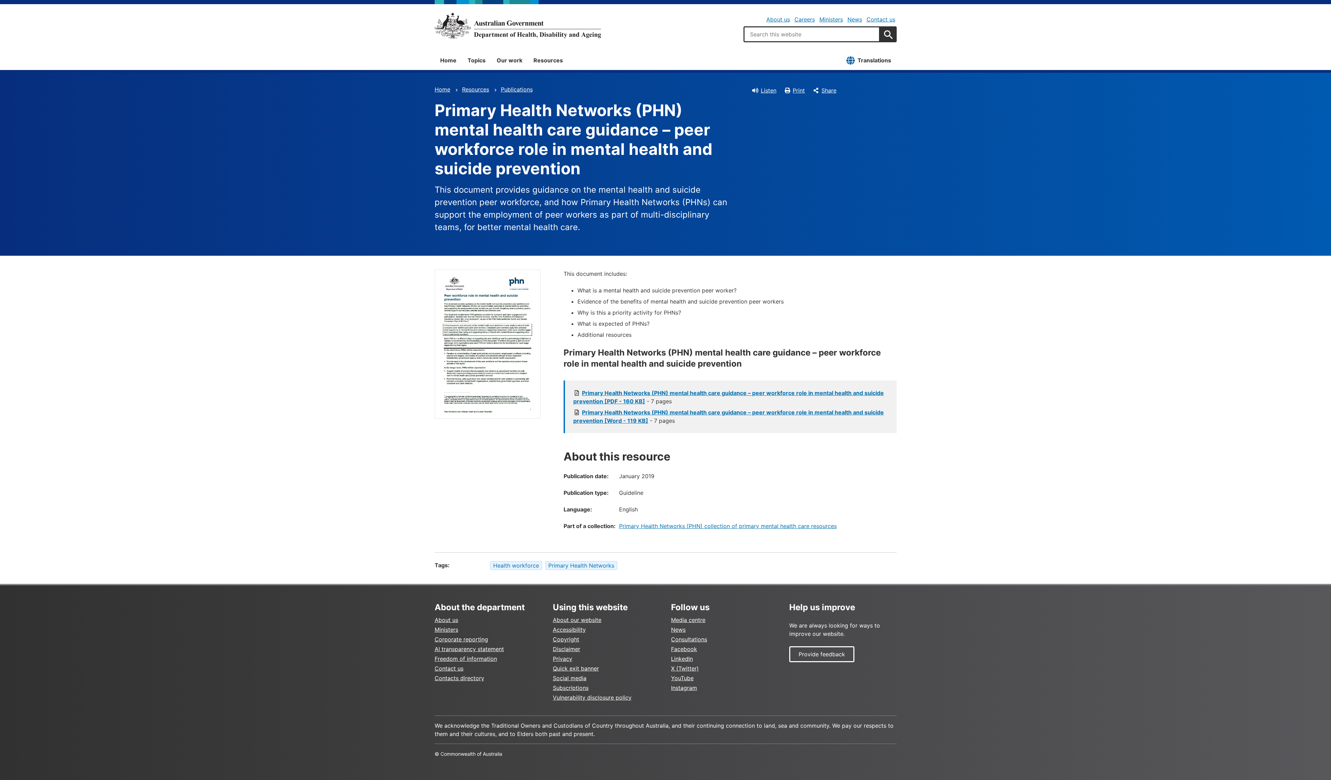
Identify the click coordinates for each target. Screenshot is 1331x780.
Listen (768, 90)
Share (828, 90)
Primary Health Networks (581, 565)
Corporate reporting (461, 639)
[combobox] (811, 34)
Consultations (689, 639)
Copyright (566, 639)
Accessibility (569, 629)
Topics (477, 60)
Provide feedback (822, 654)
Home (448, 60)
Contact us (881, 19)
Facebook (684, 649)
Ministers (831, 19)
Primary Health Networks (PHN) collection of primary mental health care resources (728, 526)
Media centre (688, 619)
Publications (517, 89)
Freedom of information (466, 658)
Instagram (684, 687)
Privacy (562, 658)
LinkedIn (682, 658)
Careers (804, 19)
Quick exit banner (576, 668)
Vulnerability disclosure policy (592, 697)
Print (799, 90)
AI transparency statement (469, 649)
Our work (509, 60)
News (854, 19)
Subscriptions (571, 687)
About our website (577, 619)
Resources (548, 60)
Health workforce (516, 565)
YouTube (682, 678)
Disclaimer (566, 649)
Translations (874, 60)
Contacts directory (459, 678)
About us (778, 19)
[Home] (518, 25)
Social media (569, 678)
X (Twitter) (685, 668)
